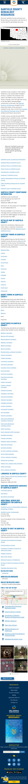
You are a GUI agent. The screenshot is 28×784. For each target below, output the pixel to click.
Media (14, 695)
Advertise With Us (14, 697)
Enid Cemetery (5, 371)
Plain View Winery (6, 556)
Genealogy (5, 573)
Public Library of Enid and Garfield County (14, 476)
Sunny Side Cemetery (7, 454)
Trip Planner (14, 700)
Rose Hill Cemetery (7, 444)
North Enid (4, 288)
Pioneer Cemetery (6, 438)
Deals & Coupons (14, 688)
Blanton (3, 313)
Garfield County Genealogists (10, 512)
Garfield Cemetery (6, 390)
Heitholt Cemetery (6, 400)
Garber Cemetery (6, 382)
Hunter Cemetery (6, 406)
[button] (4, 2)
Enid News (4, 493)
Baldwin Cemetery (6, 333)
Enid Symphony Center (8, 545)
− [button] (2, 593)
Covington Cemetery (7, 361)
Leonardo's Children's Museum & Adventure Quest (14, 616)
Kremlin (3, 281)
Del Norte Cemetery (7, 364)
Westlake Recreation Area (9, 568)
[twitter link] (14, 760)
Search (23, 1)
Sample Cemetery (6, 448)
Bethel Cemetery (6, 345)
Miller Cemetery (6, 429)
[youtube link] (9, 764)
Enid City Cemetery (7, 374)
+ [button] (2, 591)
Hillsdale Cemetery (7, 403)
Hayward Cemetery (7, 397)
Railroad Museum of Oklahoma (10, 560)
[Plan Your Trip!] (5, 779)
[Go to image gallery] (14, 40)
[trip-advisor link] (18, 764)
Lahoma (3, 284)
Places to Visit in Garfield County (11, 188)
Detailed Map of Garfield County (11, 162)
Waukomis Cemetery (7, 460)
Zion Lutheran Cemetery (8, 470)
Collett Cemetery (6, 358)
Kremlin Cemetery (6, 415)
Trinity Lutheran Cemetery (9, 457)
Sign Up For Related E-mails (10, 582)
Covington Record (6, 490)
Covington (4, 256)
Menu (4, 1)
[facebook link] (9, 760)
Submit (22, 752)
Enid (22, 105)
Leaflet (12, 604)
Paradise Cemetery (7, 435)
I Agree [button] (14, 781)
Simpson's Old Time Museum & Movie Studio (15, 634)
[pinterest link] (18, 760)
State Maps (14, 690)
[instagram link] (14, 764)
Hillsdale (3, 275)
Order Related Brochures (9, 577)
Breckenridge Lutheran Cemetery (11, 352)
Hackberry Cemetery (7, 393)
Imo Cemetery (5, 412)
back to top (7, 678)
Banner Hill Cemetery (7, 336)
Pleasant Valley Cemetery (9, 441)
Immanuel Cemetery (7, 409)
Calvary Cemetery (6, 355)
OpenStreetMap (20, 604)
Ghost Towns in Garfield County (10, 169)
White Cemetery (6, 466)
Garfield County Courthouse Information (13, 159)
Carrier (3, 253)
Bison (2, 310)
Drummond (4, 262)
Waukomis (4, 291)
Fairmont (3, 269)
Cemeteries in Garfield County (10, 172)
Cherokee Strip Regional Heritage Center (13, 607)
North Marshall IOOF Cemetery (10, 432)
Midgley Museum (6, 553)
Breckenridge (5, 250)
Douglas (3, 259)
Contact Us (14, 702)
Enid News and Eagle (7, 497)
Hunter (3, 278)
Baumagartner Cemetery (8, 339)
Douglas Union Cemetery (8, 368)
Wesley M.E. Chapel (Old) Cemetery (11, 463)
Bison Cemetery (6, 349)
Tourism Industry (14, 692)
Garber (3, 272)
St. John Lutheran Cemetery (9, 451)
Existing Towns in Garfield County (11, 166)
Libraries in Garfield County (9, 175)
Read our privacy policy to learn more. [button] (18, 778)
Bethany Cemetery (6, 342)
